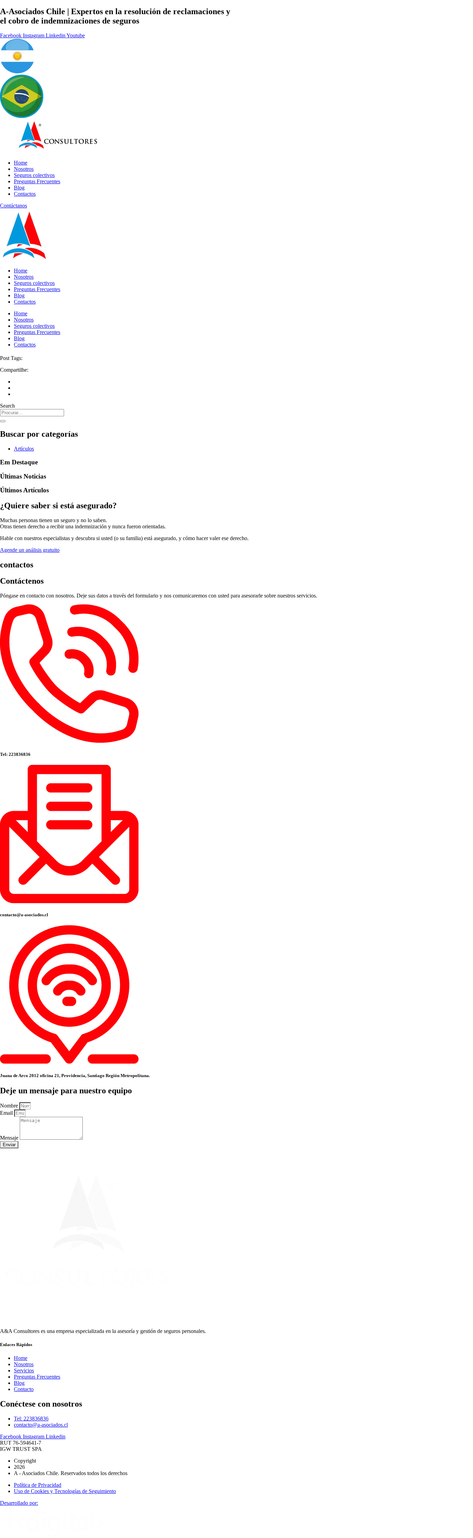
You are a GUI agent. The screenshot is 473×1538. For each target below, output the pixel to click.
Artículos (24, 449)
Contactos (25, 194)
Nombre (9, 1106)
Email (7, 1113)
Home (20, 163)
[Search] (3, 421)
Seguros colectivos (34, 175)
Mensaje (10, 1138)
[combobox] (32, 412)
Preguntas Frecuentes (37, 181)
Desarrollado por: (19, 1503)
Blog (19, 188)
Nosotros (24, 169)
